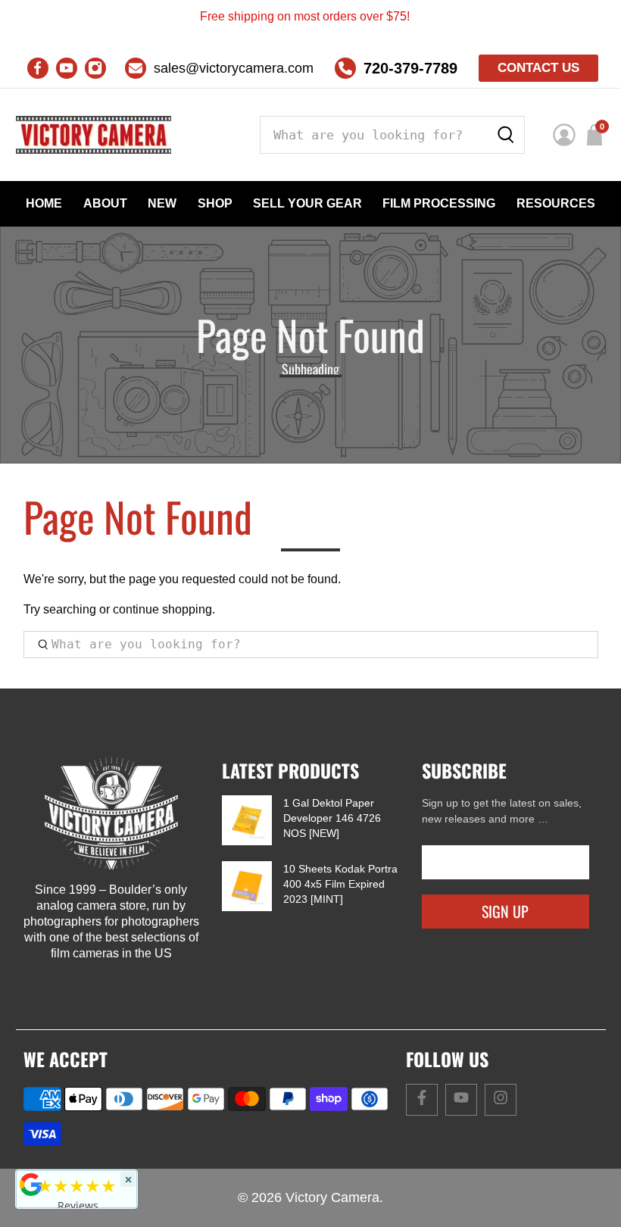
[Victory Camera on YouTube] (66, 68)
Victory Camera (332, 1197)
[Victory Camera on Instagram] (95, 68)
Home (44, 203)
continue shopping (162, 609)
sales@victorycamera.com (234, 68)
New (162, 203)
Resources (555, 203)
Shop (215, 203)
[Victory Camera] (93, 135)
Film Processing (438, 203)
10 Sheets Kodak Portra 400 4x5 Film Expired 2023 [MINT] (340, 884)
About (105, 203)
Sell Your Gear (307, 203)
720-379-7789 (410, 68)
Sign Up (505, 911)
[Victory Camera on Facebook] (37, 68)
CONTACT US (538, 68)
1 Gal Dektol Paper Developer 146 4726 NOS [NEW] (332, 818)
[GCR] (31, 1184)
